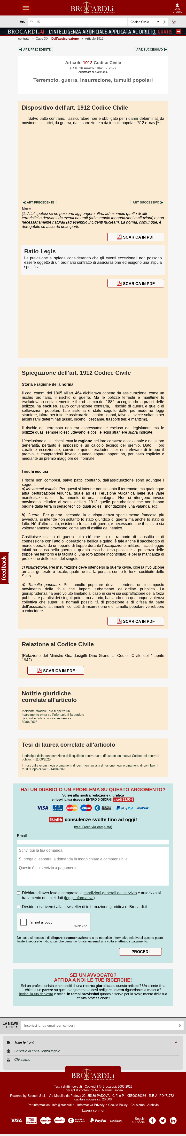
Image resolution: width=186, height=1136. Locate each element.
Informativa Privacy (91, 1105)
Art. (37, 49)
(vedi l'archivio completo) (93, 827)
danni (133, 118)
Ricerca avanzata (174, 22)
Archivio (153, 1105)
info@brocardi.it (63, 1105)
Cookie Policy (118, 1105)
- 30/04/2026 (53, 716)
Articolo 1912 (94, 38)
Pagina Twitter (162, 1119)
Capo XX (57, 38)
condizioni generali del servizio (110, 893)
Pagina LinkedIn (173, 1119)
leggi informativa (79, 898)
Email (22, 836)
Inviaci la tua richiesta (36, 994)
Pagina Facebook (152, 1119)
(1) (159, 121)
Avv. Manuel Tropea (109, 1090)
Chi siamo (138, 1105)
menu (26, 7)
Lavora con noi (93, 1110)
